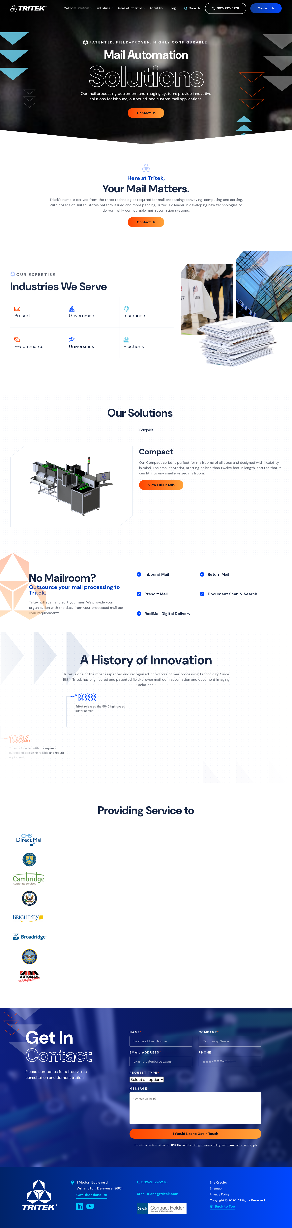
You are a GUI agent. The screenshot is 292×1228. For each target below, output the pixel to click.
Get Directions (88, 1194)
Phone (205, 1052)
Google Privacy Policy (206, 1145)
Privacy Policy (220, 1194)
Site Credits (218, 1182)
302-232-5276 (227, 8)
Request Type (144, 1073)
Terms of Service (238, 1145)
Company (209, 1032)
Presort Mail (156, 594)
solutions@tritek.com (159, 1193)
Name (136, 1032)
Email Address (145, 1052)
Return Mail (218, 574)
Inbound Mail (157, 574)
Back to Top (225, 1206)
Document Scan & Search (232, 594)
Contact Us (266, 8)
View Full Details (161, 485)
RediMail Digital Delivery (167, 613)
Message (139, 1089)
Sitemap (216, 1188)
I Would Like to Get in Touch (195, 1134)
